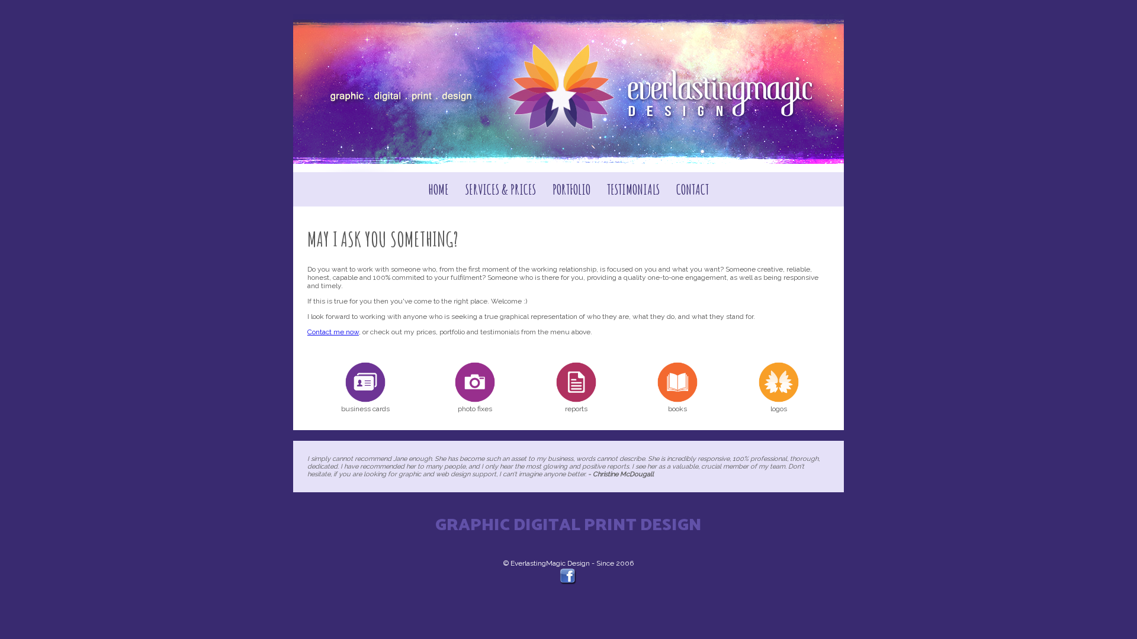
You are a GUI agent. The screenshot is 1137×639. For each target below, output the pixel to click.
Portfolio (571, 189)
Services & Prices (500, 189)
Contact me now (333, 332)
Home (438, 189)
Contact (692, 189)
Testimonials (633, 189)
